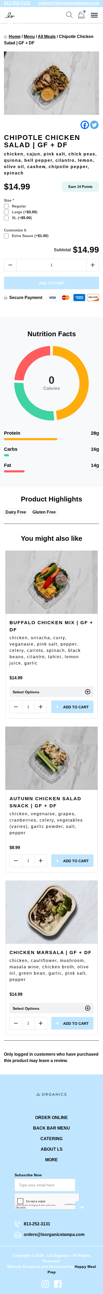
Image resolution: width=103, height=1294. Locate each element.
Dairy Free (16, 512)
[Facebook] (85, 125)
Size (9, 200)
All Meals (47, 36)
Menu (29, 36)
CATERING (51, 1138)
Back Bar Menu (51, 1128)
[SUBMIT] (81, 1207)
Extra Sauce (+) (29, 236)
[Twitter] (94, 125)
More (51, 1160)
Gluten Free (44, 512)
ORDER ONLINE (51, 1117)
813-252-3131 (17, 3)
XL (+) (21, 218)
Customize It (15, 230)
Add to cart (51, 283)
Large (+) (24, 212)
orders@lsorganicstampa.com (68, 3)
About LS (52, 1149)
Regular (18, 206)
